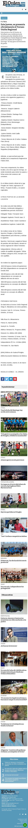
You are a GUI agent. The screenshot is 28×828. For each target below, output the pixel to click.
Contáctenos (21, 819)
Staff (26, 819)
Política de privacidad (22, 823)
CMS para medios (18, 826)
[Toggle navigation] (1, 13)
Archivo (25, 822)
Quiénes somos (23, 820)
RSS (21, 822)
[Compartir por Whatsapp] (25, 825)
